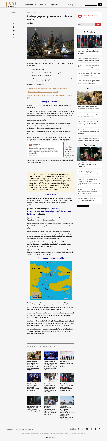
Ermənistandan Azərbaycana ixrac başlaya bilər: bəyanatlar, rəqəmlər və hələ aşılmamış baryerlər (34, 366)
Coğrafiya (54, 4)
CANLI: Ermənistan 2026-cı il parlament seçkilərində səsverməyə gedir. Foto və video (88, 173)
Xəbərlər (28, 4)
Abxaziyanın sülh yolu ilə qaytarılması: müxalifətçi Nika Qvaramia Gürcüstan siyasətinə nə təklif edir (50, 366)
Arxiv (29, 12)
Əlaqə (18, 429)
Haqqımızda (9, 429)
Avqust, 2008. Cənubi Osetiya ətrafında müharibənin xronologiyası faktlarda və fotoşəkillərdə (89, 164)
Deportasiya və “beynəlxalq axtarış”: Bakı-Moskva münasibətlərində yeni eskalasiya (67, 387)
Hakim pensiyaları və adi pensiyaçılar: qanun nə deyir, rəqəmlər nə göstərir (34, 408)
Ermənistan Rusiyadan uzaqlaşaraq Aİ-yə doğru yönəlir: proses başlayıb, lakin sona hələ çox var (50, 410)
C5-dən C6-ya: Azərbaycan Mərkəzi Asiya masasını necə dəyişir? (66, 364)
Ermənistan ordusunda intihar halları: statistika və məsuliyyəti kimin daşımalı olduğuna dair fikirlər (50, 388)
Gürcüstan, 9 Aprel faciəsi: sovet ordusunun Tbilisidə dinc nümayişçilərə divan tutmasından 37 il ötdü (89, 182)
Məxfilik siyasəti (27, 429)
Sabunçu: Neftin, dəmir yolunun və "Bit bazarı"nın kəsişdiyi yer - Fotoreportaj (88, 200)
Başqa (71, 4)
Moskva (30, 23)
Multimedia (89, 145)
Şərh (40, 4)
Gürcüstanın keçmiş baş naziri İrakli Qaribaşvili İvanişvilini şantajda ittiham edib (33, 387)
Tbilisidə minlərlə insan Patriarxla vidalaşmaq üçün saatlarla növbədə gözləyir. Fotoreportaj (88, 191)
